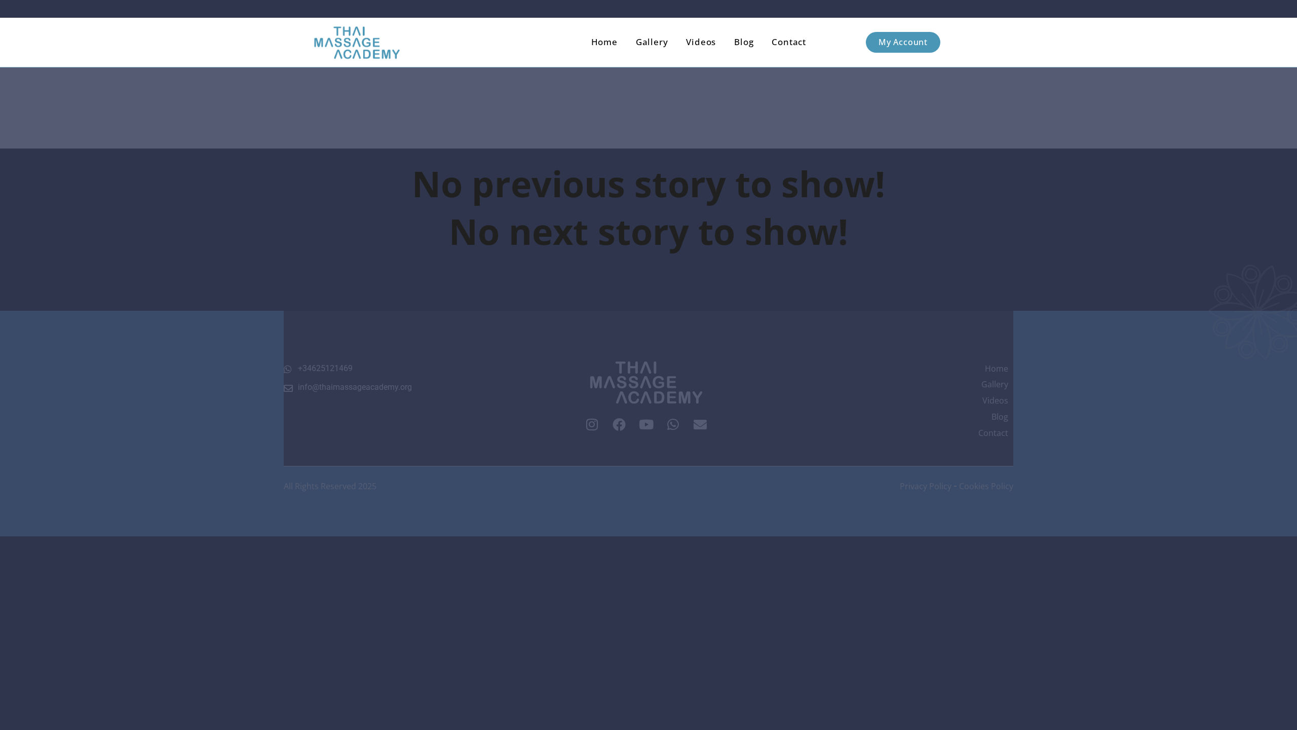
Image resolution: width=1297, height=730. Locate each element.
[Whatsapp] (673, 424)
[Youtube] (646, 424)
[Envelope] (700, 424)
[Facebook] (619, 424)
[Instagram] (591, 424)
